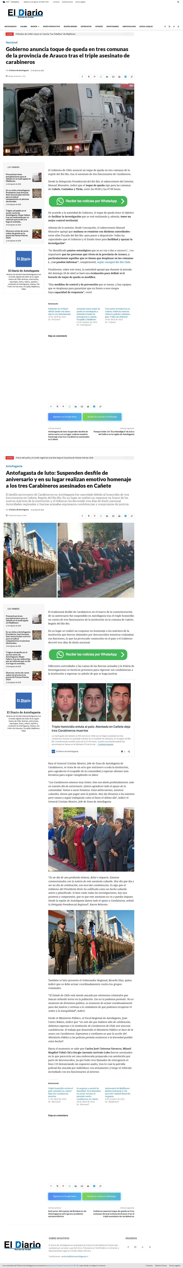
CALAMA (23, 26)
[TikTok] (174, 26)
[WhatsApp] (100, 76)
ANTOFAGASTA (10, 26)
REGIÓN (34, 26)
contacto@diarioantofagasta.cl (74, 1256)
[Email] (113, 76)
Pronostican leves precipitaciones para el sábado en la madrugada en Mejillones (18, 177)
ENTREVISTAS (86, 26)
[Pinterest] (94, 76)
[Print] (119, 76)
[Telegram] (125, 76)
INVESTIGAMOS (113, 26)
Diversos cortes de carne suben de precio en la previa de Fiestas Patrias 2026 (17, 234)
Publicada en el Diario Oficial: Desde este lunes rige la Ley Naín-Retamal (59, 311)
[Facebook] (165, 26)
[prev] (126, 34)
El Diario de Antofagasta (19, 70)
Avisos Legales (80, 2)
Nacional (12, 42)
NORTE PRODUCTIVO (51, 26)
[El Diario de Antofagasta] (24, 259)
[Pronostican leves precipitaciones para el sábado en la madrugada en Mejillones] (37, 177)
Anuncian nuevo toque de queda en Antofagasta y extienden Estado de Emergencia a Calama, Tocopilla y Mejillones (88, 314)
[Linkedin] (107, 76)
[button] (178, 2)
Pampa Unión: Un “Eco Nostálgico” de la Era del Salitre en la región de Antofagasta (114, 432)
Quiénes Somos (67, 2)
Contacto (56, 2)
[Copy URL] (131, 76)
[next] (130, 34)
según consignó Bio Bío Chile (113, 262)
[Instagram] (169, 26)
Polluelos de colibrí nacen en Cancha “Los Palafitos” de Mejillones (45, 34)
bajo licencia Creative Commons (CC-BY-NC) (62, 1265)
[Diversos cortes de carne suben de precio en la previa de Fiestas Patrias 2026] (37, 234)
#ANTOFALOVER (129, 26)
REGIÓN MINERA (70, 26)
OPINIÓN (99, 26)
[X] (178, 26)
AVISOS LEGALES (146, 26)
